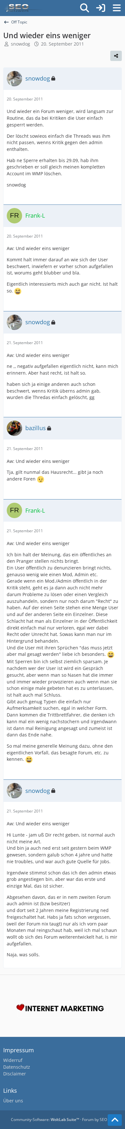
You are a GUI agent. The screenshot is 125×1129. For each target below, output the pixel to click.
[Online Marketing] (23, 8)
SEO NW (107, 1119)
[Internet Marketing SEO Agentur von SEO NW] (62, 1009)
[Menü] (116, 8)
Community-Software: (45, 1119)
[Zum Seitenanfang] (115, 1120)
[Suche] (84, 8)
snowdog (20, 44)
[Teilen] (116, 56)
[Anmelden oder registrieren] (100, 8)
